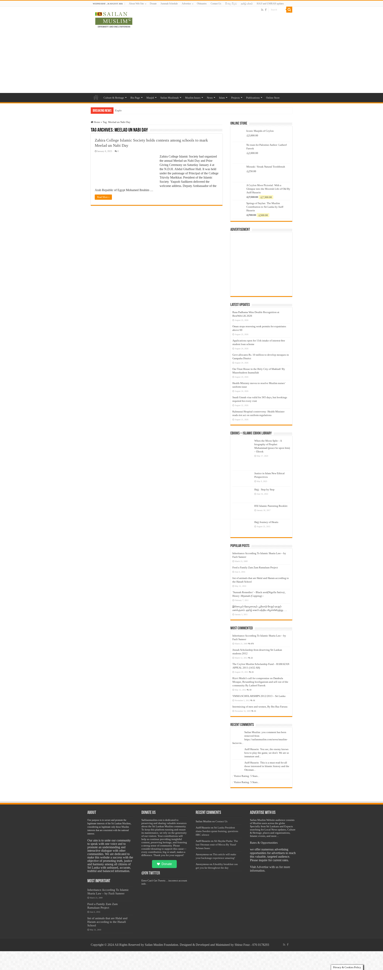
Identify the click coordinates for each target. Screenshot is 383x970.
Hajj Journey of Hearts (266, 522)
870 (252, 644)
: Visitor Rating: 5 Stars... (245, 775)
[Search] (289, 10)
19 (250, 690)
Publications (253, 97)
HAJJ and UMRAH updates (270, 3)
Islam (222, 97)
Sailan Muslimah (169, 97)
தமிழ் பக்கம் (247, 3)
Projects (235, 97)
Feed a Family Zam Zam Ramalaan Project (255, 567)
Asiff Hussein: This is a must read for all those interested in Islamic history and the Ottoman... (266, 766)
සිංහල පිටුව (231, 3)
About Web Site (136, 3)
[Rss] (262, 9)
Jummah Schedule (169, 3)
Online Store (273, 97)
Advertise (186, 3)
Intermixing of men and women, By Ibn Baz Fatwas (259, 706)
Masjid (150, 97)
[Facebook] (266, 9)
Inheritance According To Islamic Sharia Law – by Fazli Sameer (108, 891)
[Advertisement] (191, 59)
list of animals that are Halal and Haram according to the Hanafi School (107, 921)
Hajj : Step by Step (264, 489)
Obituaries (202, 3)
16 (254, 700)
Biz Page (135, 97)
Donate (153, 3)
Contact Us (216, 3)
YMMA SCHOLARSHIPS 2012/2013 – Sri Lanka (258, 696)
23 (252, 658)
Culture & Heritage (114, 97)
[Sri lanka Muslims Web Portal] (113, 19)
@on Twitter (150, 873)
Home (96, 97)
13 (255, 711)
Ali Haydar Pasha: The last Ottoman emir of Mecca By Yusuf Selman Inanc (217, 844)
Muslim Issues (192, 97)
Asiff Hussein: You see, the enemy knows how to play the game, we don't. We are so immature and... (266, 753)
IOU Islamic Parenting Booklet (270, 505)
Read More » (103, 197)
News (210, 97)
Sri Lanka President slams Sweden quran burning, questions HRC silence (217, 831)
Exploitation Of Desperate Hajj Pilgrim (136, 110)
